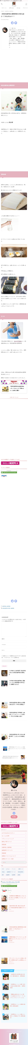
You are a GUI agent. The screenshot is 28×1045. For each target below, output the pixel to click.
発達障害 (8, 874)
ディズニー (14, 869)
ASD (3, 869)
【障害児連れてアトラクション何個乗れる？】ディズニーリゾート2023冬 (17, 938)
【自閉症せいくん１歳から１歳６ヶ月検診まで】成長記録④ (17, 1016)
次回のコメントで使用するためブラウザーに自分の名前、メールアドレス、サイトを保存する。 (14, 656)
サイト (3, 650)
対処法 (3, 871)
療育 (9, 608)
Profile (14, 816)
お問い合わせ (11, 7)
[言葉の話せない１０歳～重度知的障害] (14, 4)
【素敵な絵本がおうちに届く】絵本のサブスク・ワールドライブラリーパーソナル (17, 996)
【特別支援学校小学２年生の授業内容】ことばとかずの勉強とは (17, 736)
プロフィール (3, 7)
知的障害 (12, 608)
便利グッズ (20, 869)
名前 (3, 638)
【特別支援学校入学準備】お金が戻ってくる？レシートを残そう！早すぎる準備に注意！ (17, 714)
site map (18, 7)
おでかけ (8, 869)
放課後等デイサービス (11, 871)
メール (3, 644)
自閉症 (19, 874)
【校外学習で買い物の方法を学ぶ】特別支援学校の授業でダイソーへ (17, 907)
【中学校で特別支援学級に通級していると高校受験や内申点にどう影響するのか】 (17, 682)
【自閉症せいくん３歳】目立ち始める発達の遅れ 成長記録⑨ (17, 986)
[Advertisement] (14, 65)
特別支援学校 (5, 608)
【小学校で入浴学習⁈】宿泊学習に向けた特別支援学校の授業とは (17, 672)
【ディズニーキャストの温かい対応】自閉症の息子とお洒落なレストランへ (17, 960)
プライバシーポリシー (11, 1031)
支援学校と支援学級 (6, 606)
